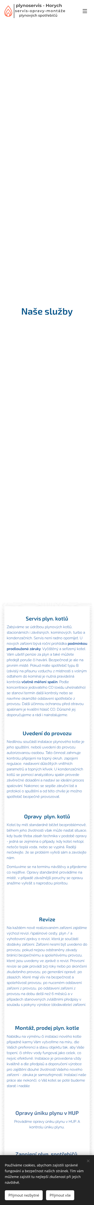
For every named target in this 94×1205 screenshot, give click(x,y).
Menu (85, 11)
